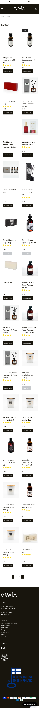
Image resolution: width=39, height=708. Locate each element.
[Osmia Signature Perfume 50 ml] (30, 127)
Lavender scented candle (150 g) (28, 418)
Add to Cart (8, 71)
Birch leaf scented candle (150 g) (10, 418)
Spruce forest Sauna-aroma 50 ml (28, 60)
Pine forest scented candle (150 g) (27, 375)
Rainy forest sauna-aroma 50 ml (9, 60)
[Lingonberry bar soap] (11, 86)
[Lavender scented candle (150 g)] (30, 402)
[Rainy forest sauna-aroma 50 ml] (11, 40)
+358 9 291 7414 (6, 612)
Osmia (16, 703)
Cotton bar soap (9, 282)
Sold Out (7, 253)
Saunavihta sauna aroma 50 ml (29, 506)
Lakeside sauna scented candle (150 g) (8, 552)
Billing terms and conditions (9, 623)
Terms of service (5, 632)
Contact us (4, 621)
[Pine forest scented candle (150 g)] (30, 358)
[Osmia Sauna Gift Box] (11, 169)
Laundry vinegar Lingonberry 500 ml (9, 462)
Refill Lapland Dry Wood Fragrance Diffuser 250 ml (29, 330)
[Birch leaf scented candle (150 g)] (11, 402)
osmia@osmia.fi (6, 614)
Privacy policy (5, 630)
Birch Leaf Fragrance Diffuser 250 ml (10, 330)
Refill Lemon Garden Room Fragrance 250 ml (9, 144)
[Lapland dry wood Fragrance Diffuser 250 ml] (11, 358)
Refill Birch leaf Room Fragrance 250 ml (28, 285)
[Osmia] (19, 8)
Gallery (3, 634)
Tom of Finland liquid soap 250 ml (29, 241)
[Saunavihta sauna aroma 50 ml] (30, 490)
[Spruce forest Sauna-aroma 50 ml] (30, 39)
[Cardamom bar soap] (30, 535)
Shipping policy (5, 625)
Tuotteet (8, 16)
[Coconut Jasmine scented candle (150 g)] (11, 490)
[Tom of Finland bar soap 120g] (11, 222)
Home (2, 16)
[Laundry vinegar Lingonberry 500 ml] (11, 445)
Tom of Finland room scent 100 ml (28, 192)
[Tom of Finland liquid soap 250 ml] (30, 222)
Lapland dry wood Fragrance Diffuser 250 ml (10, 375)
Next (19, 581)
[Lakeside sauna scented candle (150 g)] (11, 535)
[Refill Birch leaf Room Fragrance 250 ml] (30, 268)
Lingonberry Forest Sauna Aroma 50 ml (27, 462)
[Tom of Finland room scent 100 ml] (30, 172)
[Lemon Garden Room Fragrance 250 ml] (30, 85)
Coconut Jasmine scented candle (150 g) (9, 507)
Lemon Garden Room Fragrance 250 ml (28, 103)
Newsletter (4, 637)
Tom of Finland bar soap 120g (10, 241)
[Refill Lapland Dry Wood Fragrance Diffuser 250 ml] (30, 313)
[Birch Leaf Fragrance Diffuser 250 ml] (11, 313)
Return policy (4, 627)
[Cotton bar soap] (11, 265)
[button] (7, 65)
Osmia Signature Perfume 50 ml (28, 143)
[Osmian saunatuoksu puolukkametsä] (30, 445)
